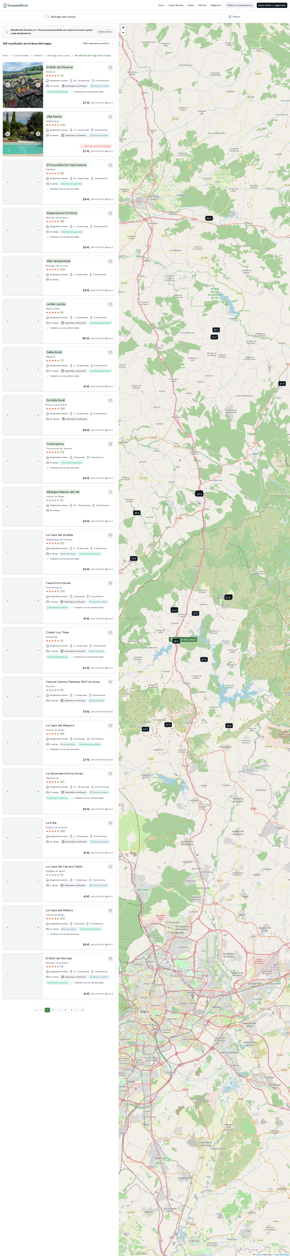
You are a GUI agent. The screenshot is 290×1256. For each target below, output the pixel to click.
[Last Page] (82, 1010)
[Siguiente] (38, 85)
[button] (196, 613)
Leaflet (258, 1254)
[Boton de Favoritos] (110, 67)
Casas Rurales (176, 5)
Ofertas (202, 5)
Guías (191, 5)
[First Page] (36, 1010)
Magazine (215, 5)
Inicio (161, 5)
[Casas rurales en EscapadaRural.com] (15, 5)
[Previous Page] (41, 1010)
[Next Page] (77, 1010)
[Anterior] (8, 85)
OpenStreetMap (282, 1254)
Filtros (236, 16)
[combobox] (132, 16)
